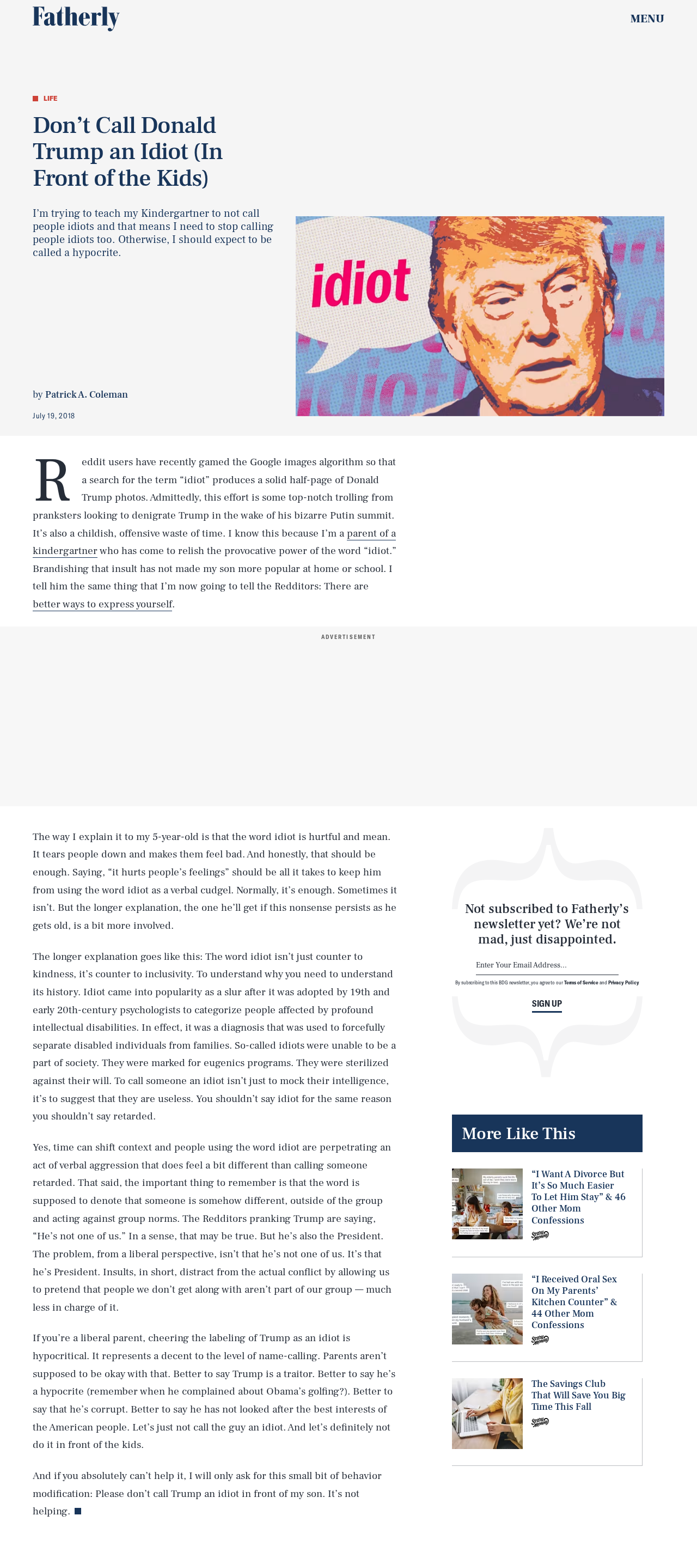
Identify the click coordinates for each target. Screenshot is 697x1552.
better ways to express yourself (102, 604)
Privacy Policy (623, 982)
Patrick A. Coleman (86, 394)
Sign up (547, 1003)
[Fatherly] (76, 19)
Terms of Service (581, 982)
